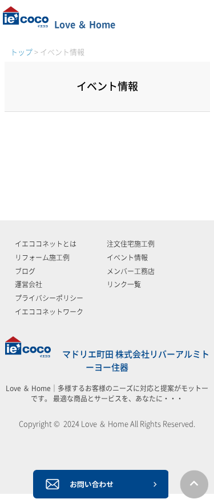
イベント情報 (127, 257)
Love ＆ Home (84, 24)
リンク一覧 (124, 284)
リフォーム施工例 (42, 257)
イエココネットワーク (49, 311)
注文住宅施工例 (131, 243)
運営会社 (28, 284)
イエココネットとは (45, 243)
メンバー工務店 (131, 271)
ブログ (25, 271)
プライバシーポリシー (49, 298)
